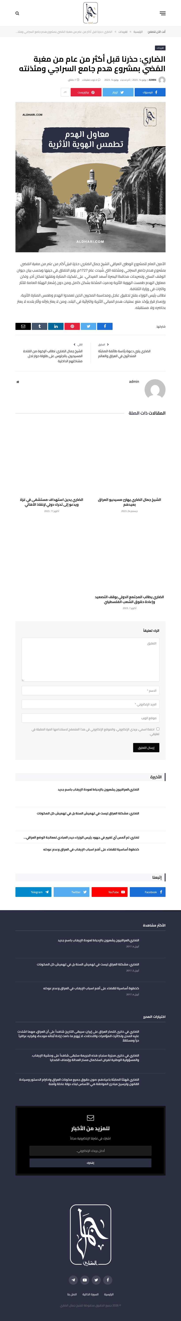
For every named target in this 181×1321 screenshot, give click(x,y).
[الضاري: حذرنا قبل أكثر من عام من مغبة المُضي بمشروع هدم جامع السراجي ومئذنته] (90, 251)
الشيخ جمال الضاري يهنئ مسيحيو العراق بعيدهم (129, 502)
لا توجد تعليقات (89, 80)
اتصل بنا (72, 1294)
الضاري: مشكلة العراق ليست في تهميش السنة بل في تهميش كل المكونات (88, 813)
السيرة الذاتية (91, 1294)
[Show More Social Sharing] (65, 92)
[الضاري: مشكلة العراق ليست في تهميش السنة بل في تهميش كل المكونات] (154, 819)
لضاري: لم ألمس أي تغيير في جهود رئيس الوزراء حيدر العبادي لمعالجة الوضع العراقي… (81, 837)
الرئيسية (109, 1294)
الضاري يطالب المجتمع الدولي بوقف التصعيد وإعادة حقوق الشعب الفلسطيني (129, 599)
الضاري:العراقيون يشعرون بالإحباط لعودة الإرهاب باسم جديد (98, 789)
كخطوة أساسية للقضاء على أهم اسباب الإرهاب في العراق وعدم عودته (91, 849)
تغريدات (160, 48)
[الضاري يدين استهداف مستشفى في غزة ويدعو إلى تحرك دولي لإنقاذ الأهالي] (51, 457)
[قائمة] (163, 13)
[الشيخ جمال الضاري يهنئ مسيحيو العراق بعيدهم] (129, 457)
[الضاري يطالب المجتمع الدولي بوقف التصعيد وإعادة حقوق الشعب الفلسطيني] (129, 555)
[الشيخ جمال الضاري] (90, 13)
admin (152, 80)
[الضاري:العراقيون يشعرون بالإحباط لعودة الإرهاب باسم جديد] (154, 795)
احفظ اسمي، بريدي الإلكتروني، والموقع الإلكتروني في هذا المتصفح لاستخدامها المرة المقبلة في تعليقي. (95, 731)
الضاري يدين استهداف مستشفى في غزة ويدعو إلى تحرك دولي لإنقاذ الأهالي (51, 502)
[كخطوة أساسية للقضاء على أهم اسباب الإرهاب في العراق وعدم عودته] (154, 855)
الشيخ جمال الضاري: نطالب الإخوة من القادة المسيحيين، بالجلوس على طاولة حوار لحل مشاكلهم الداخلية (53, 356)
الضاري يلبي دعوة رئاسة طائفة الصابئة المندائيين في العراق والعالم (124, 353)
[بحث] (17, 13)
